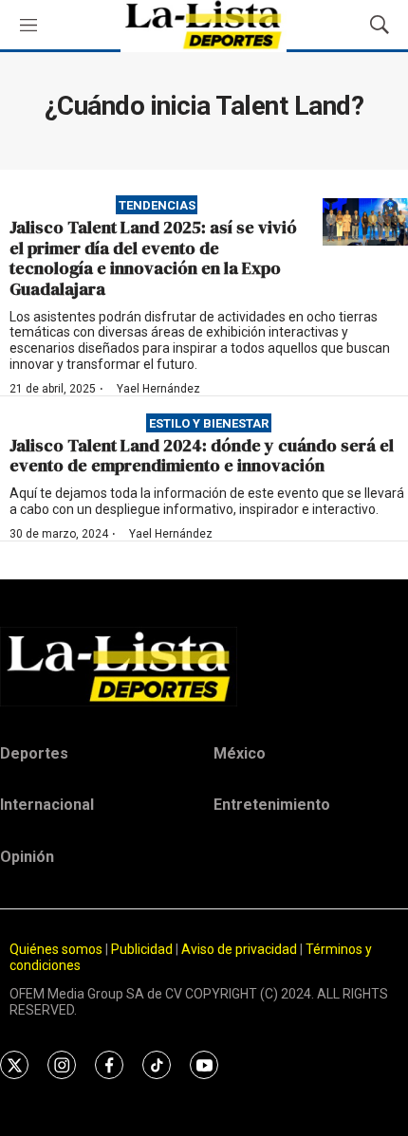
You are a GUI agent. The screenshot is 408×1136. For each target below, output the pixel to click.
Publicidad (143, 949)
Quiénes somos (55, 949)
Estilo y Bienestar (209, 422)
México (239, 753)
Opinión (27, 857)
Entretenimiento (271, 805)
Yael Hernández (158, 388)
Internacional (47, 805)
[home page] (204, 666)
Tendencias (157, 205)
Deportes (34, 753)
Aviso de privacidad (239, 949)
